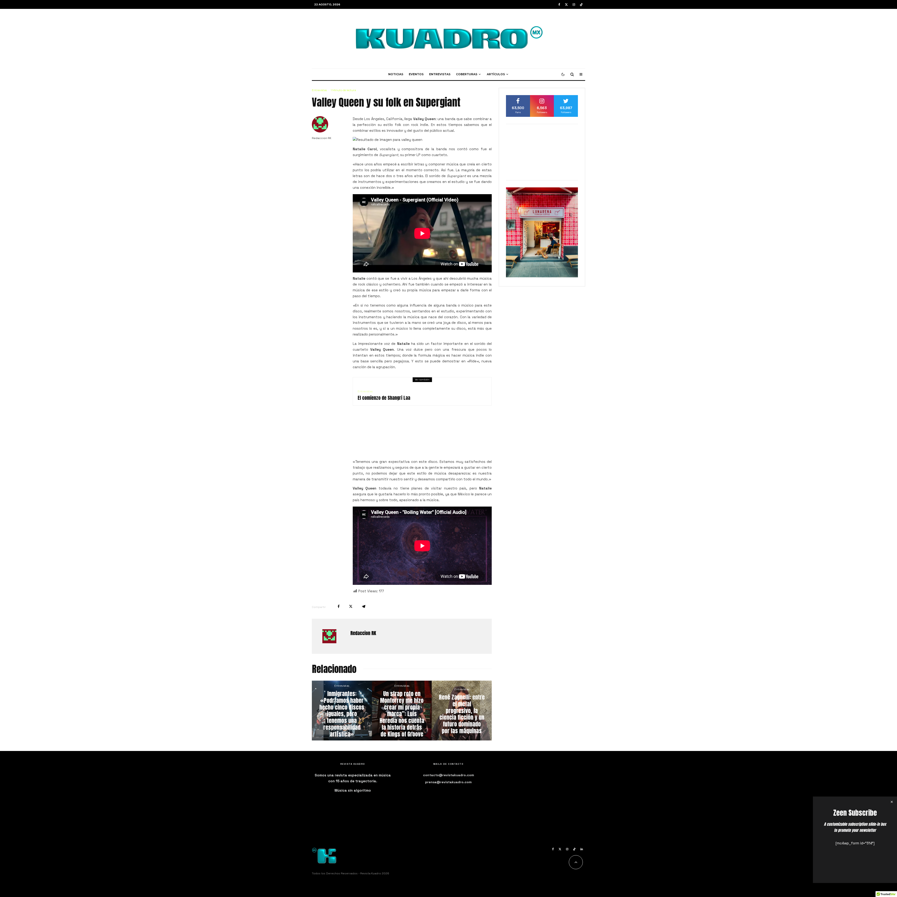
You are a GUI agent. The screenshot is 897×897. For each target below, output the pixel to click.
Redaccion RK (321, 138)
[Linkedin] (581, 849)
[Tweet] (350, 606)
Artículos (496, 74)
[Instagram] (573, 4)
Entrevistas (439, 74)
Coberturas (466, 74)
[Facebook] (559, 4)
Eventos (416, 74)
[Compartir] (339, 606)
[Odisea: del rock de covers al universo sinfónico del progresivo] (410, 711)
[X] (566, 4)
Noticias (395, 74)
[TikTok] (581, 4)
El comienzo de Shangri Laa (384, 398)
